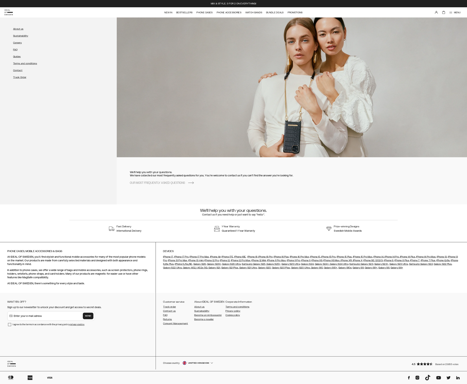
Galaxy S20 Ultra (300, 267)
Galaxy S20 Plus (281, 267)
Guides (17, 56)
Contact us (169, 311)
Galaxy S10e (345, 267)
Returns (167, 319)
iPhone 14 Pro (391, 257)
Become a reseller (204, 319)
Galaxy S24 (307, 264)
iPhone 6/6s (443, 260)
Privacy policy (232, 311)
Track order (169, 307)
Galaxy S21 (214, 267)
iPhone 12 (225, 260)
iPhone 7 (415, 260)
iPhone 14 (378, 257)
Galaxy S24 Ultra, (339, 264)
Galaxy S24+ (322, 264)
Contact (17, 70)
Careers (17, 42)
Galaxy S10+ (330, 267)
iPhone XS (316, 260)
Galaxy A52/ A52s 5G (194, 267)
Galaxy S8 (383, 267)
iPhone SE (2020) (373, 260)
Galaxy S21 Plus (229, 267)
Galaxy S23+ (381, 264)
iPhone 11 (305, 260)
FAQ (15, 49)
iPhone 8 (388, 260)
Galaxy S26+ (214, 264)
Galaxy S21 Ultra (248, 267)
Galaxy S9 (358, 267)
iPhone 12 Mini (258, 260)
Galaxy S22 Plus (443, 264)
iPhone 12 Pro (211, 260)
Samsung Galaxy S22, (421, 264)
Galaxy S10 (316, 267)
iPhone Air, (215, 257)
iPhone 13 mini (195, 260)
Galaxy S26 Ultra (231, 264)
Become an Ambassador (208, 315)
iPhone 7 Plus (428, 260)
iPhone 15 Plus (344, 257)
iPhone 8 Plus (402, 260)
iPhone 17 (168, 257)
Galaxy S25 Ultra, (290, 264)
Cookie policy (232, 315)
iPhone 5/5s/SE (183, 264)
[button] (436, 364)
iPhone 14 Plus (407, 257)
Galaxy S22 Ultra (172, 267)
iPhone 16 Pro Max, (300, 257)
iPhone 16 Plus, (281, 257)
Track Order (19, 77)
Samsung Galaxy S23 (361, 264)
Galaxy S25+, (273, 264)
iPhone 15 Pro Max (362, 257)
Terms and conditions (25, 63)
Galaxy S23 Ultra (398, 264)
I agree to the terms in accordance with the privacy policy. (49, 324)
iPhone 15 (315, 257)
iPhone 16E (240, 257)
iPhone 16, (253, 257)
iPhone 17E (227, 257)
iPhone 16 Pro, (265, 257)
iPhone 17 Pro (181, 257)
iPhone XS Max (331, 260)
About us (18, 29)
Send (88, 316)
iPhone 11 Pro (293, 260)
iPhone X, (357, 260)
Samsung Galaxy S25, (254, 264)
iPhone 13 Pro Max (177, 260)
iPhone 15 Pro (328, 257)
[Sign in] (436, 12)
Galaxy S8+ (397, 267)
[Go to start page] (8, 12)
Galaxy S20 (264, 267)
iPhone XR (346, 260)
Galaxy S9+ (371, 267)
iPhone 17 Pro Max (199, 257)
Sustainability (20, 36)
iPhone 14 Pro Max (426, 257)
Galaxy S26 (199, 264)
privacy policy (77, 324)
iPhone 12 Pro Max (240, 260)
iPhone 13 (442, 257)
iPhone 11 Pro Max (276, 260)
